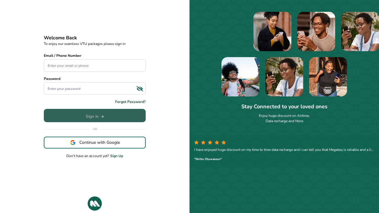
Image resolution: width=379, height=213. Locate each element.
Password (52, 78)
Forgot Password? (130, 101)
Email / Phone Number (62, 55)
